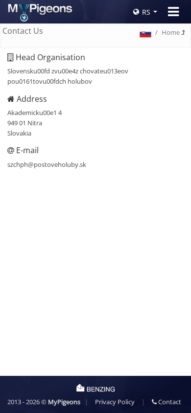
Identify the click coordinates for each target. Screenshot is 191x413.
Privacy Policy (115, 401)
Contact (169, 401)
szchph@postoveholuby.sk (46, 164)
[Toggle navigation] (173, 12)
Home (171, 32)
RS (146, 12)
